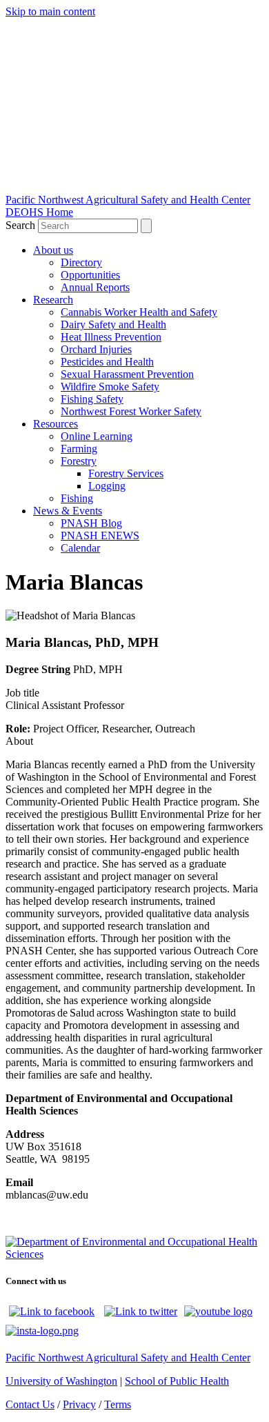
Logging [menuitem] (107, 486)
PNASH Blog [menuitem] (91, 523)
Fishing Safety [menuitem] (92, 399)
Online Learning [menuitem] (96, 436)
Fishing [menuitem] (77, 498)
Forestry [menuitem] (79, 461)
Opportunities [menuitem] (90, 275)
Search (22, 225)
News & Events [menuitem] (67, 511)
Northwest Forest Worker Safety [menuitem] (131, 411)
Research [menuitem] (53, 300)
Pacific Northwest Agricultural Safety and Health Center (128, 200)
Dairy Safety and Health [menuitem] (113, 324)
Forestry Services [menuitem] (125, 473)
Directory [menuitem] (81, 262)
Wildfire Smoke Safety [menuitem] (110, 386)
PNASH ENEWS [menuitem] (100, 535)
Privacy (79, 1404)
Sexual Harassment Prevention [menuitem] (127, 374)
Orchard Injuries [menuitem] (96, 349)
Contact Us (30, 1404)
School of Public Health (177, 1381)
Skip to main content (50, 11)
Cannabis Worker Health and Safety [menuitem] (139, 312)
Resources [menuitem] (55, 424)
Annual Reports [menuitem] (95, 287)
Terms (117, 1404)
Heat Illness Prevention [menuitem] (111, 337)
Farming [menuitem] (79, 448)
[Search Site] (146, 226)
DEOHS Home (39, 212)
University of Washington (61, 1381)
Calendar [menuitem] (80, 548)
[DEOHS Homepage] (134, 1254)
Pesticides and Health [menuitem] (107, 362)
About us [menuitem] (53, 250)
